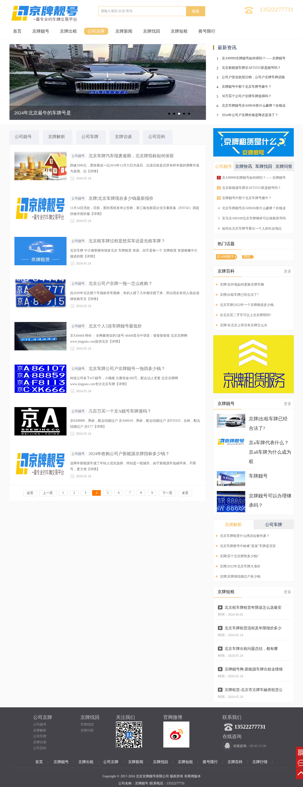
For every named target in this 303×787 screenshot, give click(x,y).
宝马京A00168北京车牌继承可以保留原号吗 (252, 218)
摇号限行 (206, 31)
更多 (287, 271)
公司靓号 (78, 156)
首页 (17, 31)
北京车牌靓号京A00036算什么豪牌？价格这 (252, 208)
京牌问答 (87, 730)
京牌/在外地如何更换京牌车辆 (240, 284)
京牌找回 (151, 31)
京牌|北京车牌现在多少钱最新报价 (121, 198)
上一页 (48, 493)
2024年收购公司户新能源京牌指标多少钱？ (129, 453)
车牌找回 (87, 724)
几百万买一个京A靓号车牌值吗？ (120, 411)
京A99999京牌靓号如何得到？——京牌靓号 (252, 177)
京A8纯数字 (225, 256)
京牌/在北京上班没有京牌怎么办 (241, 325)
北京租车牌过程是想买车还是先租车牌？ (127, 241)
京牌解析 (39, 730)
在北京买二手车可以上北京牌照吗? (243, 315)
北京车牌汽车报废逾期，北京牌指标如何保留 (131, 155)
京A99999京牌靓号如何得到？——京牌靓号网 (253, 59)
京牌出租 (68, 31)
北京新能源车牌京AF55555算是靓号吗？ (251, 68)
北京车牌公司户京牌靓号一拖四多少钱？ (127, 368)
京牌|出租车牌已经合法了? (237, 294)
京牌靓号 (40, 31)
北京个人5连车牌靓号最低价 (115, 326)
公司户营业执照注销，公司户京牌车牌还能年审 (253, 78)
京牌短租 (179, 31)
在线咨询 (239, 746)
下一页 (167, 493)
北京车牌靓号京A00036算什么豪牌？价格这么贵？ (253, 106)
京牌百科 (235, 762)
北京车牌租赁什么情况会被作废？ (243, 536)
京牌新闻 (123, 31)
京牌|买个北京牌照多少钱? (237, 556)
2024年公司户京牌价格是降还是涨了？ (250, 115)
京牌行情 (259, 762)
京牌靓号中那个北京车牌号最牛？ (247, 86)
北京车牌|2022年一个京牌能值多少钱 (245, 305)
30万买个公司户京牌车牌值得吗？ (247, 96)
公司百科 (39, 748)
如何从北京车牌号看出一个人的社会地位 (250, 228)
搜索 (195, 11)
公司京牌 (96, 31)
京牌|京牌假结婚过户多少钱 (238, 576)
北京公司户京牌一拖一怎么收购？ (120, 283)
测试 (247, 256)
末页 (185, 493)
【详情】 (93, 171)
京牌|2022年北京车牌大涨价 (238, 566)
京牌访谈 (39, 742)
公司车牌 (39, 736)
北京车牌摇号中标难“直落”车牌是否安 (246, 546)
